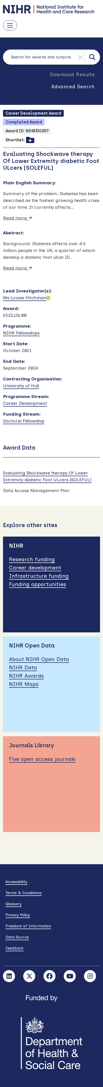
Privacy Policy (18, 914)
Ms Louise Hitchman (24, 297)
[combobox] (51, 57)
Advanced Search (73, 87)
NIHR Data (23, 667)
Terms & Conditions (24, 892)
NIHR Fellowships (21, 333)
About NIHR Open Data (39, 659)
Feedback (15, 948)
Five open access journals (42, 759)
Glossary (14, 903)
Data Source (17, 937)
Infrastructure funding (39, 576)
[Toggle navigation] (10, 25)
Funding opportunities (37, 584)
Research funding (32, 559)
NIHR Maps (23, 684)
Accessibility (16, 881)
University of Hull (21, 385)
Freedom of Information (28, 926)
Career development (35, 567)
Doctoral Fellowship (23, 421)
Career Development (25, 403)
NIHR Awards (26, 675)
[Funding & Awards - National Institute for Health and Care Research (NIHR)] (51, 9)
